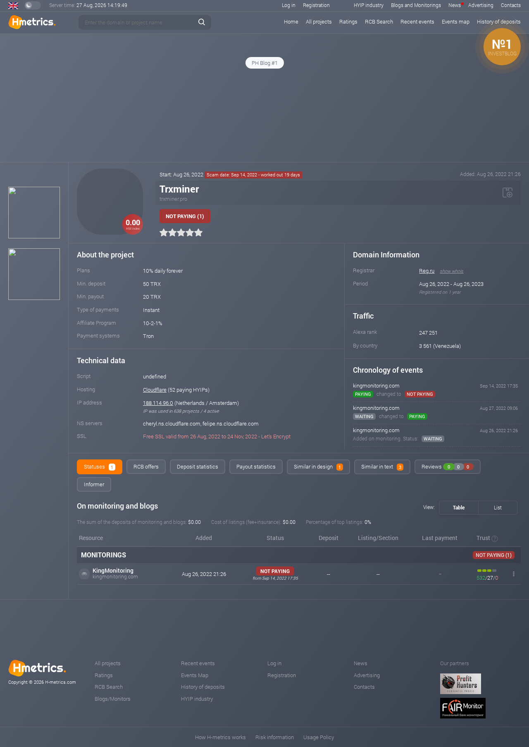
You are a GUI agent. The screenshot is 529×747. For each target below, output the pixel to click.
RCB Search (379, 21)
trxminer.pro (173, 198)
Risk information (274, 737)
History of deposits (203, 686)
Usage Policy (318, 737)
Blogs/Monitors (113, 698)
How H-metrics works (220, 737)
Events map (455, 21)
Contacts (511, 5)
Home (291, 21)
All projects (319, 21)
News (454, 5)
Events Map (194, 675)
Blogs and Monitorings (416, 5)
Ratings (348, 21)
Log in (288, 5)
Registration (316, 5)
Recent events (417, 21)
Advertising (480, 5)
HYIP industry (369, 5)
